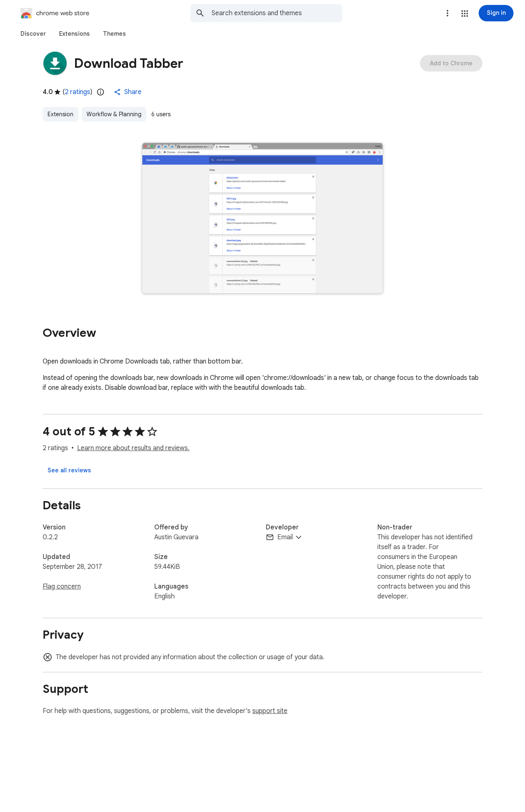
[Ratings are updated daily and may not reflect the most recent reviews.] (100, 92)
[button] (465, 13)
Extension (60, 114)
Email (285, 537)
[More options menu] (447, 13)
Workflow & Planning (114, 114)
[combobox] (277, 13)
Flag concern (62, 586)
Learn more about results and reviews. (133, 448)
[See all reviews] (69, 470)
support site (270, 711)
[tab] (33, 33)
